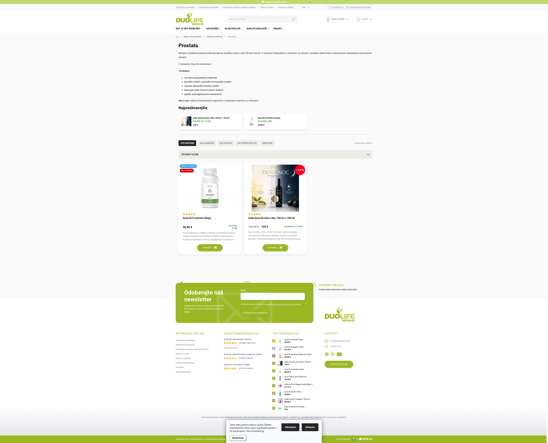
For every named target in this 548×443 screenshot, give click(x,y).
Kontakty (180, 367)
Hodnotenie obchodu (185, 363)
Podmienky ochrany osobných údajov (239, 7)
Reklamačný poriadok (208, 7)
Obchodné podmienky (185, 7)
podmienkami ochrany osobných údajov (283, 304)
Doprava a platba (285, 7)
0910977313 (336, 346)
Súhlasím (310, 427)
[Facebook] (327, 354)
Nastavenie (238, 438)
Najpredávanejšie (247, 143)
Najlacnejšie (207, 143)
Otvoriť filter (190, 154)
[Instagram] (332, 354)
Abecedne (267, 143)
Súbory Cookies (267, 7)
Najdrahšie (226, 143)
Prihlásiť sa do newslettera (255, 313)
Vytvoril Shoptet (343, 439)
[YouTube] (339, 354)
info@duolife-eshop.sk (340, 341)
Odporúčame (187, 143)
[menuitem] (190, 28)
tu (263, 431)
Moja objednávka (183, 372)
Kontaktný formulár (339, 364)
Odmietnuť (290, 427)
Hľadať (293, 19)
